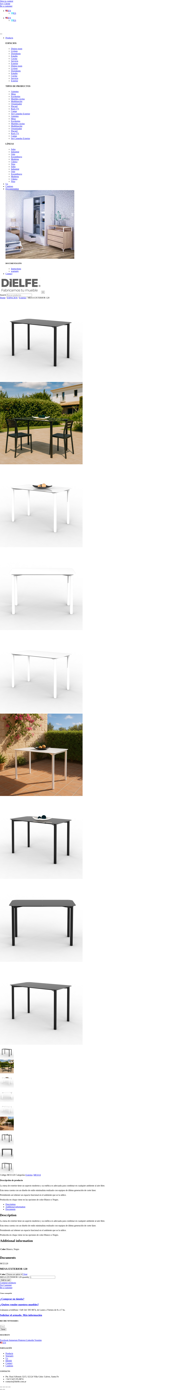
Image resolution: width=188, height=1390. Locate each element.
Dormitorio (16, 53)
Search (3, 295)
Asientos (15, 91)
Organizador (16, 104)
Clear (25, 1274)
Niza (13, 164)
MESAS (37, 1175)
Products (9, 38)
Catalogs (9, 186)
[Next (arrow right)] (4, 1389)
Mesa (13, 94)
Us (7, 184)
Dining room (16, 49)
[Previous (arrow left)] (1, 1389)
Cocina (14, 58)
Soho (13, 149)
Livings (14, 51)
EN (4, 1343)
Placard (14, 106)
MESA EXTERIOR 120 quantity (14, 1277)
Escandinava (16, 157)
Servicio (14, 61)
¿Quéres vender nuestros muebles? (19, 1304)
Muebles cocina (18, 99)
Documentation (12, 189)
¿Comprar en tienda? (12, 1298)
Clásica (14, 161)
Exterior (14, 63)
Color (3, 1274)
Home (2, 298)
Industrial (15, 152)
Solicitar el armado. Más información (21, 1315)
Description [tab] (11, 1204)
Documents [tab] (10, 1209)
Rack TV (15, 109)
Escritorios (15, 96)
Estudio (14, 56)
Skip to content (6, 1)
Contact (9, 274)
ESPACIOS (12, 298)
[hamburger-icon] (1, 33)
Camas (14, 111)
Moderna (15, 159)
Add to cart (5, 1280)
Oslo (13, 154)
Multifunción (16, 101)
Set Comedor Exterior (20, 114)
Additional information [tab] (15, 1207)
